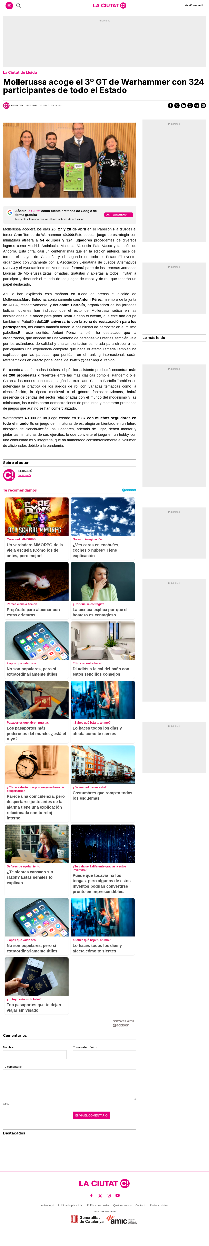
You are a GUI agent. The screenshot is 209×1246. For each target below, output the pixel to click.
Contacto (141, 1205)
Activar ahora (116, 214)
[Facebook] (170, 105)
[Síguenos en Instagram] (109, 1196)
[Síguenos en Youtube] (118, 1196)
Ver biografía (24, 475)
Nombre (8, 1047)
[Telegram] (196, 105)
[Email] (203, 105)
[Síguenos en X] (100, 1196)
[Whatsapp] (190, 105)
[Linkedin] (183, 105)
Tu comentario (12, 1066)
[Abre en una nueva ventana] (87, 1219)
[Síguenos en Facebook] (92, 1196)
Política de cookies (98, 1205)
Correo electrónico (85, 1047)
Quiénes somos (122, 1205)
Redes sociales (159, 1205)
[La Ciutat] (109, 5)
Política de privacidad (70, 1205)
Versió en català (194, 5)
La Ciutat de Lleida (20, 72)
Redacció (17, 105)
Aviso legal (47, 1205)
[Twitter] (177, 105)
